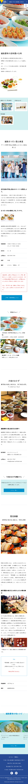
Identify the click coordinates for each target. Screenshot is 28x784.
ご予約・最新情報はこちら (12, 297)
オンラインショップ (12, 452)
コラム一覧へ (14, 490)
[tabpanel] (14, 166)
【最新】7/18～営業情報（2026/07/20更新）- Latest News (18, 1)
